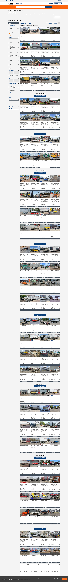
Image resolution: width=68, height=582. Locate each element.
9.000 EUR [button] (53, 56)
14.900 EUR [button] (22, 149)
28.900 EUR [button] (43, 149)
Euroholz (55, 206)
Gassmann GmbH (24, 151)
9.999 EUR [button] (42, 347)
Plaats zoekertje (58, 3)
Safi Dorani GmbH (24, 206)
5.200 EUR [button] (53, 40)
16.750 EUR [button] (43, 188)
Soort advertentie (12, 25)
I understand (65, 579)
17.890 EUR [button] (33, 188)
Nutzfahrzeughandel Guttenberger (25, 190)
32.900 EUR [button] (43, 40)
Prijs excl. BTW (11, 70)
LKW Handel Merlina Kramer (25, 293)
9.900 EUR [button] (42, 402)
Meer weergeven (57, 16)
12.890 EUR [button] (33, 204)
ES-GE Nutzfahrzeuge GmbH (35, 332)
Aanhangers (16, 10)
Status (10, 97)
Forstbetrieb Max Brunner (24, 277)
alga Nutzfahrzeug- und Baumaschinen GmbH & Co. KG (58, 151)
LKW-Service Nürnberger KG (55, 546)
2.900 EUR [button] (42, 292)
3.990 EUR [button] (22, 259)
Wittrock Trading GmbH (35, 167)
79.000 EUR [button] (53, 111)
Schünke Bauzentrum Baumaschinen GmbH (57, 190)
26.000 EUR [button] (22, 347)
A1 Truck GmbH (45, 151)
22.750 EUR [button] (33, 40)
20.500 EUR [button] (43, 473)
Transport (11, 10)
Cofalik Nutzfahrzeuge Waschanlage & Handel (36, 190)
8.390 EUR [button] (53, 204)
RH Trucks (45, 90)
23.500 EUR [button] (22, 40)
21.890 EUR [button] (53, 434)
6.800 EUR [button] (32, 505)
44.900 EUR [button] (33, 347)
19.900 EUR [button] (33, 259)
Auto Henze (35, 261)
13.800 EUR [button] (22, 379)
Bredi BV (25, 74)
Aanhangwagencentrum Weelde (55, 41)
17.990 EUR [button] (33, 149)
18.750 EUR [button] (22, 111)
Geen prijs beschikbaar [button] (33, 56)
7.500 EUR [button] (22, 308)
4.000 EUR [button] (32, 72)
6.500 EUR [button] (42, 259)
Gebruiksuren (11, 99)
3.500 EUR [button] (42, 522)
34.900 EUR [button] (22, 434)
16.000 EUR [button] (43, 434)
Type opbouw (11, 108)
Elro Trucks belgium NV (25, 41)
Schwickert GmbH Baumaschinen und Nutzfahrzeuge (48, 277)
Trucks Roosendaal (35, 90)
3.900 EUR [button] (53, 363)
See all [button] (10, 48)
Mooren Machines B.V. (45, 129)
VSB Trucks (45, 74)
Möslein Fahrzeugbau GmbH (35, 151)
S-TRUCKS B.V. (25, 90)
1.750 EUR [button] (53, 489)
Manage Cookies (17, 579)
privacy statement (24, 579)
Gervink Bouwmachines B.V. (35, 74)
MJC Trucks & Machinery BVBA (55, 74)
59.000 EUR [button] (33, 308)
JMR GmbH (55, 222)
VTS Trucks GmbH (34, 238)
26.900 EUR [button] (53, 473)
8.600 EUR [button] (32, 402)
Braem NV (35, 41)
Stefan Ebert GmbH (35, 206)
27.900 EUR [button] (53, 149)
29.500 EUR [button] (53, 72)
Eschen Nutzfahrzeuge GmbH (25, 222)
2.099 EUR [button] (53, 188)
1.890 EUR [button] (22, 237)
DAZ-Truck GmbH (24, 261)
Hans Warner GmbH (55, 277)
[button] (13, 23)
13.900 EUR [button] (43, 204)
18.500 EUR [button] (33, 473)
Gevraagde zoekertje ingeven (40, 95)
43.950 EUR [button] (33, 111)
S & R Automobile (35, 381)
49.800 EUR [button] (22, 204)
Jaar (9, 78)
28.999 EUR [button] (33, 544)
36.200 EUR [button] (43, 72)
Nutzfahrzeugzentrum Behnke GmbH (25, 167)
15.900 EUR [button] (53, 347)
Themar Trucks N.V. (45, 41)
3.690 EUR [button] (32, 379)
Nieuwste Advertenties (12, 83)
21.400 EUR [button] (22, 56)
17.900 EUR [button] (43, 237)
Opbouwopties (11, 106)
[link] (25, 30)
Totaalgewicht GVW (12, 101)
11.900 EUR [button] (53, 379)
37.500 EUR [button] (33, 237)
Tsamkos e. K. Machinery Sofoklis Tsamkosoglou (47, 206)
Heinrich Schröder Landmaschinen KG (25, 348)
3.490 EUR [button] (32, 363)
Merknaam (10, 37)
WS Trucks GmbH (55, 491)
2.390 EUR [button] (22, 188)
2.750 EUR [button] (32, 292)
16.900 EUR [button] (53, 402)
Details (10, 92)
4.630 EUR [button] (42, 544)
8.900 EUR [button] (32, 560)
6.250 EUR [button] (22, 544)
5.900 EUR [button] (22, 363)
